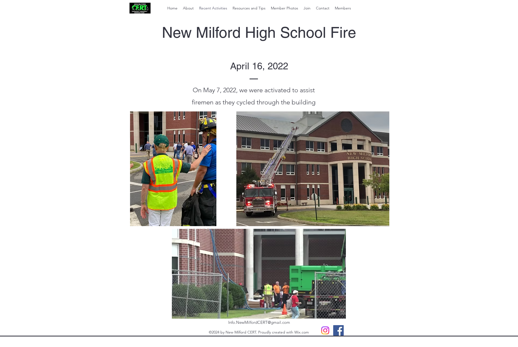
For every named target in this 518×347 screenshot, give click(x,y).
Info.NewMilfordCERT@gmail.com (259, 322)
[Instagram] (325, 330)
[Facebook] (338, 330)
